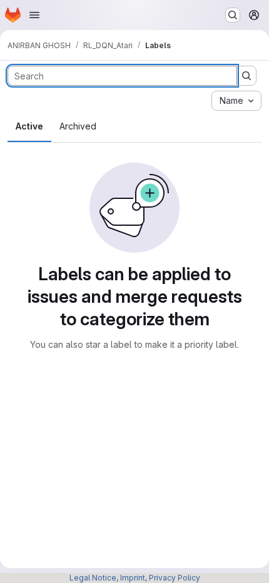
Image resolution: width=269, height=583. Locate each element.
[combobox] (236, 101)
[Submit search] (246, 76)
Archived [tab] (77, 126)
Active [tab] (29, 126)
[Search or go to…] (232, 15)
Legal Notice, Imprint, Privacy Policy (134, 577)
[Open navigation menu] (34, 15)
